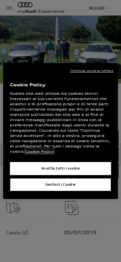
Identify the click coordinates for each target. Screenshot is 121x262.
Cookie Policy (39, 151)
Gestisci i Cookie (60, 184)
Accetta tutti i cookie (60, 168)
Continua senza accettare (92, 71)
